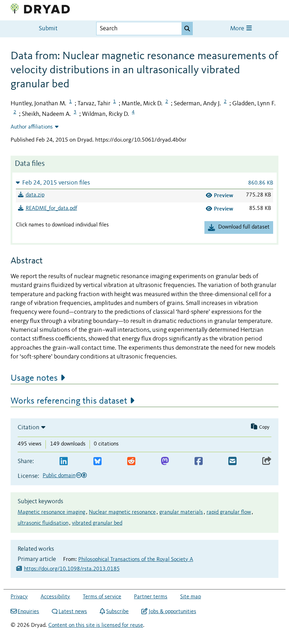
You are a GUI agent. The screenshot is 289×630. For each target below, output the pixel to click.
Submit (48, 29)
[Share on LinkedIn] (64, 461)
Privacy (19, 597)
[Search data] (187, 28)
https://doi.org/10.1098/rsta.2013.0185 (72, 569)
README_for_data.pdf (51, 208)
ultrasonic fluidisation (43, 523)
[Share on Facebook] (199, 461)
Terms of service (102, 597)
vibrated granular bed (97, 523)
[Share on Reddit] (131, 461)
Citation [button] (28, 427)
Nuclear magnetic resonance (122, 512)
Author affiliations (32, 127)
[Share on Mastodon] (165, 461)
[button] (144, 182)
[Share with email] (232, 461)
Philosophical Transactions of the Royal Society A (135, 559)
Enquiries (28, 612)
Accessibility (55, 597)
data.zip (35, 195)
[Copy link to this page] (266, 461)
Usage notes (34, 378)
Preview (223, 195)
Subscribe (117, 612)
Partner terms (150, 597)
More (238, 29)
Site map (190, 597)
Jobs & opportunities (172, 612)
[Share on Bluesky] (97, 461)
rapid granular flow (229, 512)
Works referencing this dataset (69, 401)
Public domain (59, 476)
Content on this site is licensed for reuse (95, 625)
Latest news (73, 612)
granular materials (181, 512)
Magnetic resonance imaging (51, 512)
